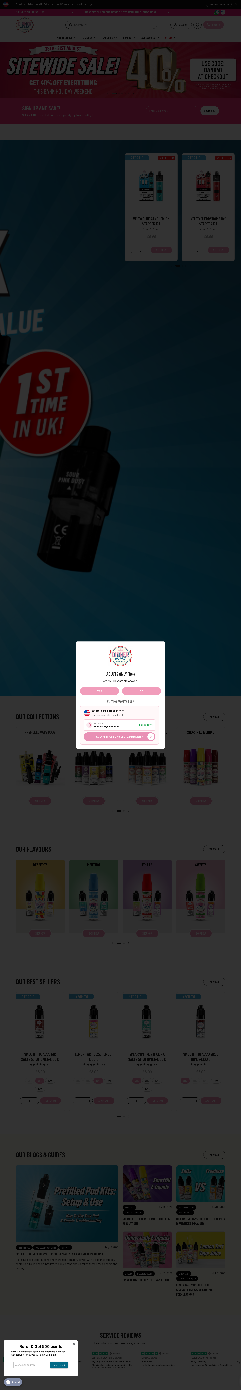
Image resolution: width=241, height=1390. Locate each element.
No (141, 691)
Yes (99, 691)
